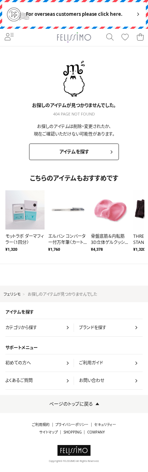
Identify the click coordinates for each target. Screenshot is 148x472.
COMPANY (96, 432)
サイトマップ (48, 432)
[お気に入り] (125, 37)
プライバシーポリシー (71, 425)
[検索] (109, 37)
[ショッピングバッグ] (140, 37)
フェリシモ (12, 294)
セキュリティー (105, 425)
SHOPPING (73, 432)
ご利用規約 (41, 425)
